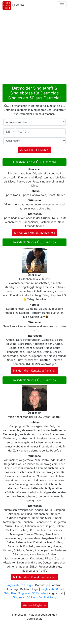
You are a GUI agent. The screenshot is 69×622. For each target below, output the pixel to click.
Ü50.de (18, 5)
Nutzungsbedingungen (42, 614)
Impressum (19, 614)
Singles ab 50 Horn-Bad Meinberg (34, 597)
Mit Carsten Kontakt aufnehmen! (34, 232)
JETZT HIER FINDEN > (34, 149)
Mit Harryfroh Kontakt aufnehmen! (34, 370)
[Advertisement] (34, 47)
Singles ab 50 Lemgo (19, 585)
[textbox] (34, 122)
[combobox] (34, 122)
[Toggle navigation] (61, 4)
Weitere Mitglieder (34, 605)
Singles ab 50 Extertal (32, 593)
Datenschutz (35, 618)
